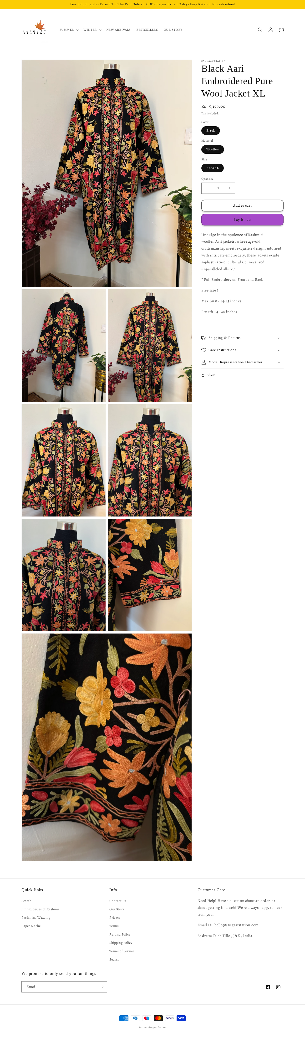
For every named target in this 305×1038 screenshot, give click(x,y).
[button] (69, 30)
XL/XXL (212, 168)
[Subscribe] (102, 986)
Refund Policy (119, 934)
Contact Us (118, 901)
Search (26, 901)
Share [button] (211, 375)
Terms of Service (121, 951)
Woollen (212, 149)
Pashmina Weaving (36, 917)
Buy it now (242, 219)
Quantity (207, 179)
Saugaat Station (157, 1027)
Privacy (114, 917)
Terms (114, 926)
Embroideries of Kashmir (40, 909)
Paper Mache (31, 926)
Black (210, 130)
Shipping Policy (120, 943)
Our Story (116, 909)
